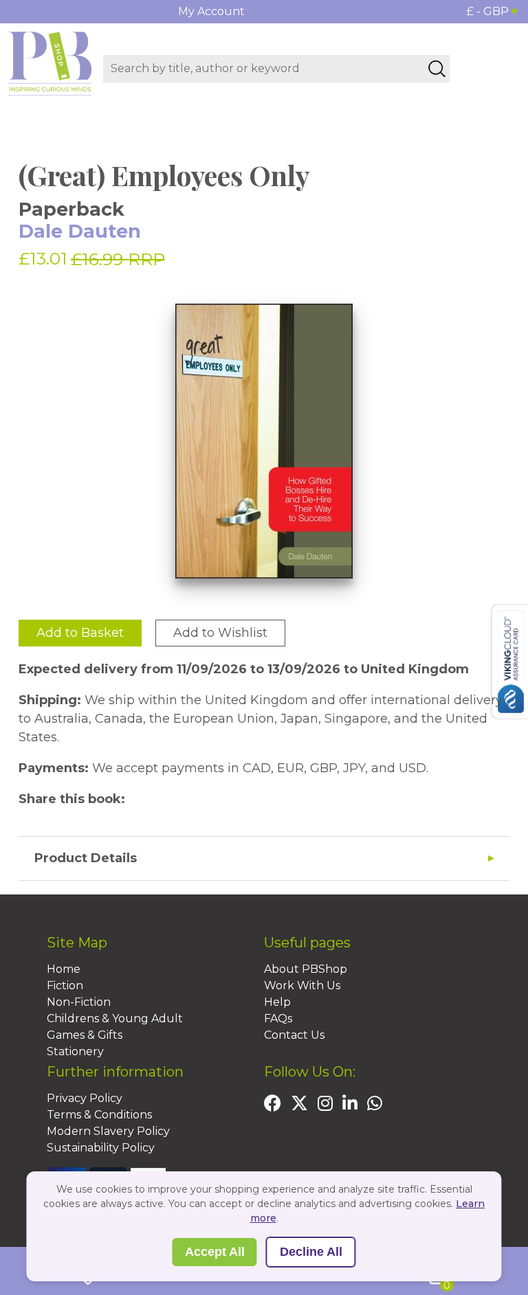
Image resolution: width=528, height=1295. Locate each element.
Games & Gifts (84, 1034)
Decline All (311, 1252)
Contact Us (294, 1034)
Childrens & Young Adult (115, 1018)
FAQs (278, 1018)
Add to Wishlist (220, 632)
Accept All (215, 1252)
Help (277, 1002)
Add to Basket (80, 632)
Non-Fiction (79, 1002)
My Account (211, 11)
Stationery (75, 1051)
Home (63, 969)
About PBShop (305, 969)
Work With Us (302, 985)
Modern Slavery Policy (108, 1131)
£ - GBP (488, 11)
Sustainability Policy (101, 1147)
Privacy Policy (84, 1098)
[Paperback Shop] (50, 62)
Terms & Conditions (99, 1114)
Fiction (65, 985)
